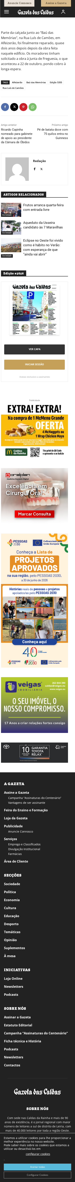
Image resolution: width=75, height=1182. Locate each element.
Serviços (10, 839)
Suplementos (14, 948)
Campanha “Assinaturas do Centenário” (34, 798)
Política (10, 892)
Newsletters (13, 986)
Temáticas (12, 932)
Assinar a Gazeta (17, 1017)
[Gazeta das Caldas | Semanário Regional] (36, 11)
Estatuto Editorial (18, 1025)
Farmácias (15, 854)
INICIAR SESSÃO (34, 364)
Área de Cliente (16, 861)
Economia (12, 900)
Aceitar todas (37, 1167)
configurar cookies (38, 1154)
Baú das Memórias (36, 82)
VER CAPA (34, 349)
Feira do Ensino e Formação (26, 810)
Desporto (11, 924)
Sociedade (18, 23)
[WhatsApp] (33, 107)
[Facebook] (5, 107)
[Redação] (17, 169)
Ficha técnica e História (22, 1041)
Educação (11, 916)
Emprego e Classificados (24, 844)
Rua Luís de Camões (13, 87)
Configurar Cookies (37, 1175)
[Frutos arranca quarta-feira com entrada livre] (11, 210)
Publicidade (13, 826)
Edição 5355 (56, 82)
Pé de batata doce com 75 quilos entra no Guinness (52, 134)
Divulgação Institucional (24, 849)
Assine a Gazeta (16, 792)
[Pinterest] (23, 107)
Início (7, 23)
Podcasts (11, 994)
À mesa (10, 956)
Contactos (12, 1065)
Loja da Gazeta (16, 818)
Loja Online (13, 978)
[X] (14, 107)
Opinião (10, 940)
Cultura (10, 908)
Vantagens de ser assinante (26, 803)
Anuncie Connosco (20, 831)
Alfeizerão (17, 82)
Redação (39, 161)
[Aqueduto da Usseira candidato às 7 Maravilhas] (11, 227)
